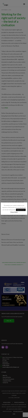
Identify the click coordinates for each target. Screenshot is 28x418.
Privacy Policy (14, 212)
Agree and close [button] (21, 209)
